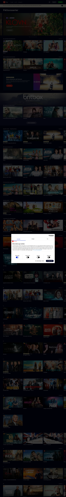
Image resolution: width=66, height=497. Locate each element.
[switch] (27, 257)
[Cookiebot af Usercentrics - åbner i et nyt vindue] (49, 235)
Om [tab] (47, 238)
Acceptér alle (49, 260)
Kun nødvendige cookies (39, 260)
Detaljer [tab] (33, 238)
